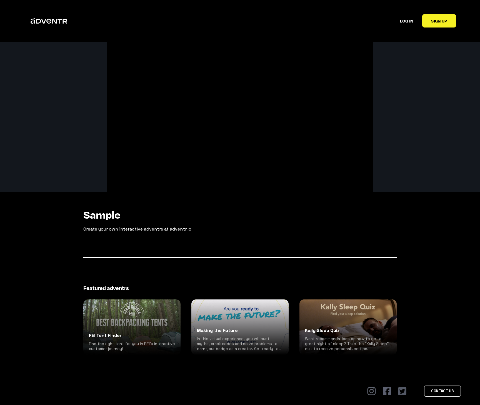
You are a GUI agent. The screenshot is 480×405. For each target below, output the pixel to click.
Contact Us (442, 391)
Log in (406, 20)
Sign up (439, 20)
